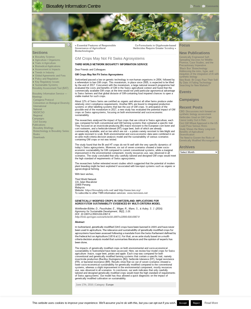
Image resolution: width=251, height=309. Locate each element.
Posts (197, 6)
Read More (211, 302)
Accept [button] (183, 303)
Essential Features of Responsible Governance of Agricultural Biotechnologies (95, 48)
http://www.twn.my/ (130, 190)
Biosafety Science (45, 56)
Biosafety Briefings (43, 128)
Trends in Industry (44, 72)
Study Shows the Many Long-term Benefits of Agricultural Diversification (197, 132)
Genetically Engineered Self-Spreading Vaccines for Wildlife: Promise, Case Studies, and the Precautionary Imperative (196, 61)
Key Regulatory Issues (47, 81)
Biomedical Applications (47, 66)
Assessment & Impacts (47, 69)
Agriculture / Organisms (47, 60)
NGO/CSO (38, 112)
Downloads (39, 137)
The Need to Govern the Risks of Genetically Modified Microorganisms (199, 139)
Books (36, 134)
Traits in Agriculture (45, 63)
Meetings (37, 96)
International (39, 106)
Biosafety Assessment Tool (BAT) (50, 88)
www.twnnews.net (137, 193)
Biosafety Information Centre (73, 6)
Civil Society (40, 121)
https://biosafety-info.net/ (99, 190)
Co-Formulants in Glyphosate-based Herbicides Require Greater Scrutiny (154, 47)
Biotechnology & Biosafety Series (51, 131)
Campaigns (38, 118)
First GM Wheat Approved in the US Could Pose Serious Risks (198, 124)
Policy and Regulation (46, 78)
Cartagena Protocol (43, 99)
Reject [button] (196, 303)
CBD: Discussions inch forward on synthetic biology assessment (197, 113)
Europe (110, 284)
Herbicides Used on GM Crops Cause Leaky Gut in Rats (195, 118)
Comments (212, 6)
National (37, 109)
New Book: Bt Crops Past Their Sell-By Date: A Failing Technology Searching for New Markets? (198, 82)
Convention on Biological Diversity (51, 103)
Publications (38, 124)
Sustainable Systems (46, 85)
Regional (37, 115)
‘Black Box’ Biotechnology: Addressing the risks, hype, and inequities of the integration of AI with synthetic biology (199, 72)
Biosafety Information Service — (49, 93)
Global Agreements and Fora (50, 75)
